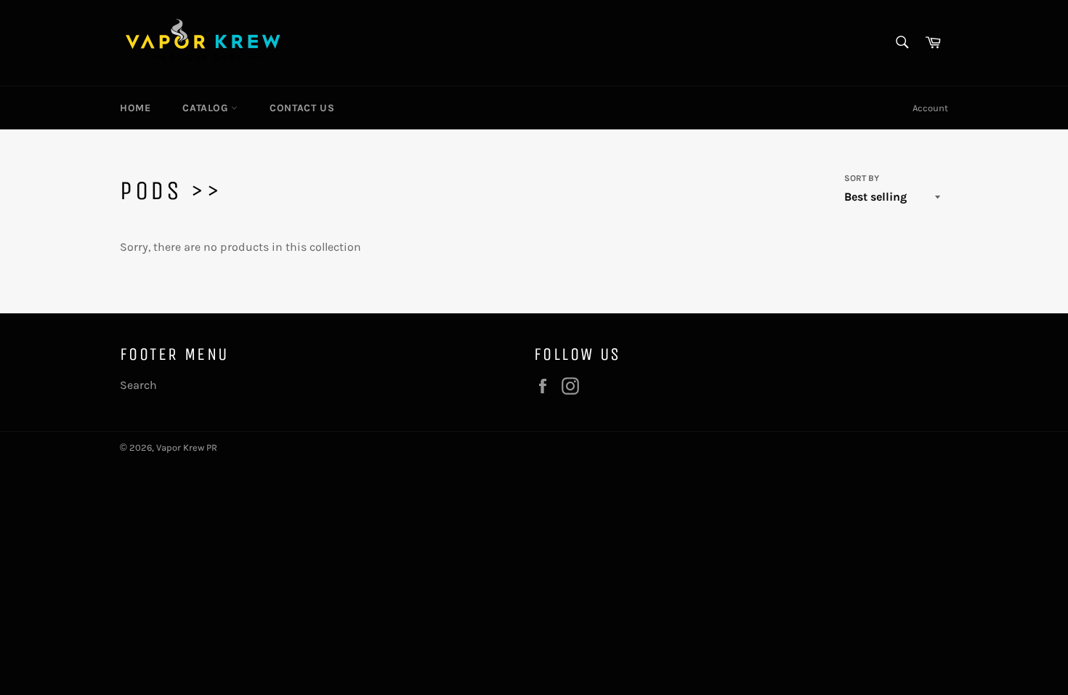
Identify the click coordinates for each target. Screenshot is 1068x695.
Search (138, 385)
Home (135, 108)
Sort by (861, 178)
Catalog (206, 108)
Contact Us (302, 108)
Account (930, 108)
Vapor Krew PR (186, 447)
